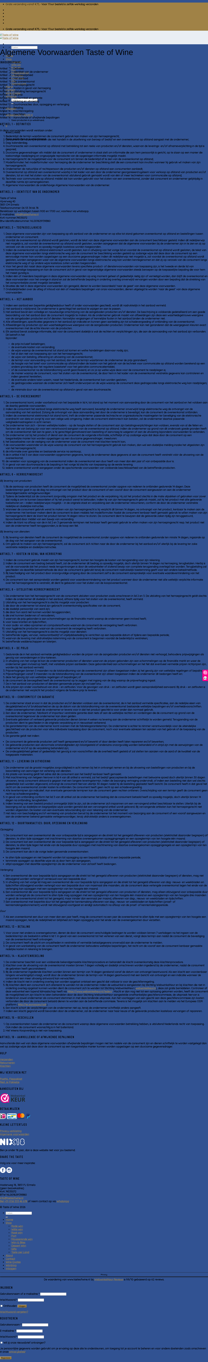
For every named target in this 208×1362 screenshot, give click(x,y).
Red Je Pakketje (9, 1082)
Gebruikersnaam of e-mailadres (19, 1293)
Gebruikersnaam (10, 1324)
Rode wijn (17, 1226)
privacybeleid (17, 1351)
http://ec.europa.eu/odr (32, 1004)
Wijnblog (11, 1265)
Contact (10, 1258)
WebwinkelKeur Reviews (108, 1279)
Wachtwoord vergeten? (14, 1311)
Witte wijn (16, 64)
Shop (9, 59)
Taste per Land (20, 1252)
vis (7, 19)
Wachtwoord (8, 1299)
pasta (9, 16)
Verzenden (6, 1059)
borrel (9, 10)
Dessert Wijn (18, 1245)
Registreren (5, 1358)
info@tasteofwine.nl (27, 214)
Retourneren (7, 1062)
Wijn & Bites (18, 1242)
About (9, 1255)
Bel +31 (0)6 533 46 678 (13, 1201)
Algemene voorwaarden (14, 1134)
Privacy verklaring (11, 1131)
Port (13, 1236)
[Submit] (7, 1217)
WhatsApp (63, 1201)
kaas (8, 13)
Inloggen (22, 1306)
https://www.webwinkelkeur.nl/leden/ (89, 991)
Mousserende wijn (22, 1239)
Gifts (14, 1249)
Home (9, 1219)
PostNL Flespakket (11, 1079)
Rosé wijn (16, 1232)
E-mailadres (8, 1330)
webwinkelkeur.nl (146, 988)
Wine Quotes (13, 1262)
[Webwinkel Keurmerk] (12, 1098)
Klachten (5, 1066)
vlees (9, 23)
